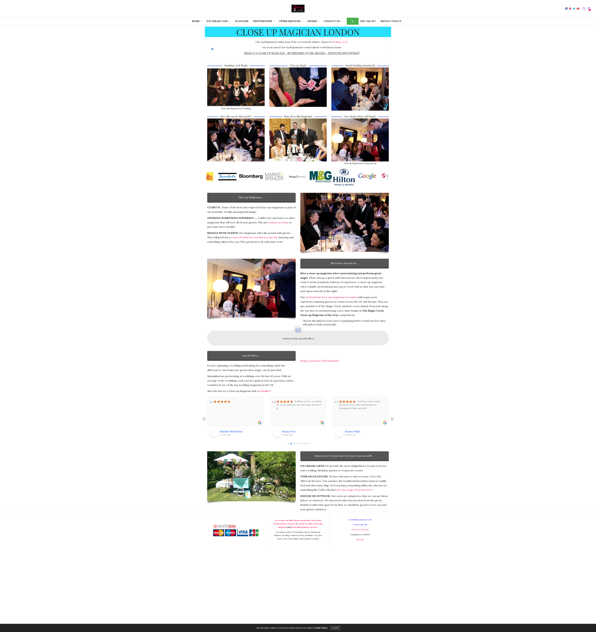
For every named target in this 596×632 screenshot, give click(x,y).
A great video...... (251, 355)
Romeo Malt (289, 431)
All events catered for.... (345, 263)
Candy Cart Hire (305, 524)
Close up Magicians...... (251, 197)
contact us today (278, 222)
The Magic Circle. (339, 41)
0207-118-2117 (368, 21)
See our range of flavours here (355, 489)
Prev (211, 176)
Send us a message (360, 529)
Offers (312, 21)
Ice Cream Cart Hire (284, 520)
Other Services (289, 21)
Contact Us (332, 21)
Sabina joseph (353, 431)
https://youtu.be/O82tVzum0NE (319, 360)
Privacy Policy (391, 21)
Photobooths (262, 21)
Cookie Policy (320, 628)
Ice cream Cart (217, 21)
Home (196, 21)
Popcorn (292, 524)
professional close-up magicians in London (331, 297)
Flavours (241, 21)
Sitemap (360, 539)
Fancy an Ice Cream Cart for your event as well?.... (344, 455)
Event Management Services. (304, 527)
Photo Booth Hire (302, 520)
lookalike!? (265, 391)
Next (384, 176)
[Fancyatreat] (298, 8)
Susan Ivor (226, 431)
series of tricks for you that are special (254, 237)
